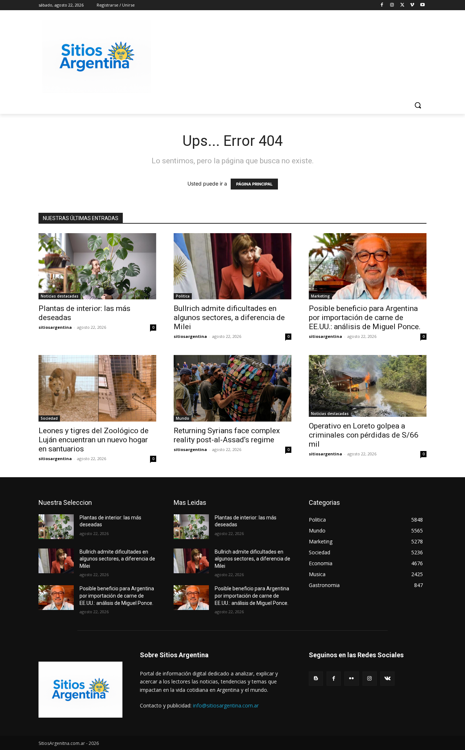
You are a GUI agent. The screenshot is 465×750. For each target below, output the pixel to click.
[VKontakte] (387, 678)
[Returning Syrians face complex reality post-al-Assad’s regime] (232, 388)
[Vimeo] (412, 5)
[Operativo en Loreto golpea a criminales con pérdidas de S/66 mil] (367, 386)
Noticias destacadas (59, 296)
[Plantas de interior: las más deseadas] (97, 266)
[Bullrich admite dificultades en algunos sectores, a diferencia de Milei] (232, 266)
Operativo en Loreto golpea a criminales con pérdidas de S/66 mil (363, 435)
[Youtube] (422, 5)
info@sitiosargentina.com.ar (226, 705)
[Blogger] (316, 678)
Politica (183, 296)
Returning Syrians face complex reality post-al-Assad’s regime (227, 435)
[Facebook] (382, 5)
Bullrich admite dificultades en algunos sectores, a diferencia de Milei (229, 317)
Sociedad (49, 418)
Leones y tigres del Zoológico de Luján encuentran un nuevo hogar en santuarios (94, 439)
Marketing (320, 296)
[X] (402, 5)
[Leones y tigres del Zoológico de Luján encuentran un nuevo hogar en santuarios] (97, 388)
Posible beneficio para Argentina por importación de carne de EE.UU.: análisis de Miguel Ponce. (365, 317)
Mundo (182, 418)
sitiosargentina (55, 327)
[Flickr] (351, 678)
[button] (417, 105)
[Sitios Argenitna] (80, 690)
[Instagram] (392, 5)
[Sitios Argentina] (97, 56)
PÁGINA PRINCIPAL (254, 184)
